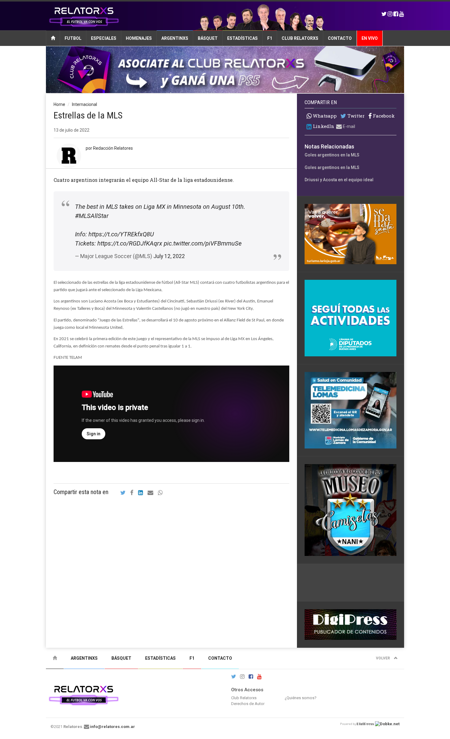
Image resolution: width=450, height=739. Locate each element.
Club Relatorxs (300, 38)
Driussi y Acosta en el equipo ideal (339, 179)
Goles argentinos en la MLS (332, 154)
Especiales (103, 38)
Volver (383, 658)
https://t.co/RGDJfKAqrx (129, 243)
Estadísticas (242, 38)
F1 (269, 38)
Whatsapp (324, 115)
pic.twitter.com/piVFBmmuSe (203, 243)
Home (59, 104)
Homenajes (139, 38)
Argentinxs (174, 38)
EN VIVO (370, 38)
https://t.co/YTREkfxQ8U (121, 234)
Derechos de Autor (247, 703)
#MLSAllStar (92, 215)
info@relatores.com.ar (112, 726)
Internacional (84, 104)
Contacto (340, 38)
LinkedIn (323, 126)
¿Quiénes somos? (301, 698)
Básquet (208, 38)
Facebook (383, 116)
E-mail (348, 126)
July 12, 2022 (169, 256)
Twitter (355, 116)
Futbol (73, 38)
